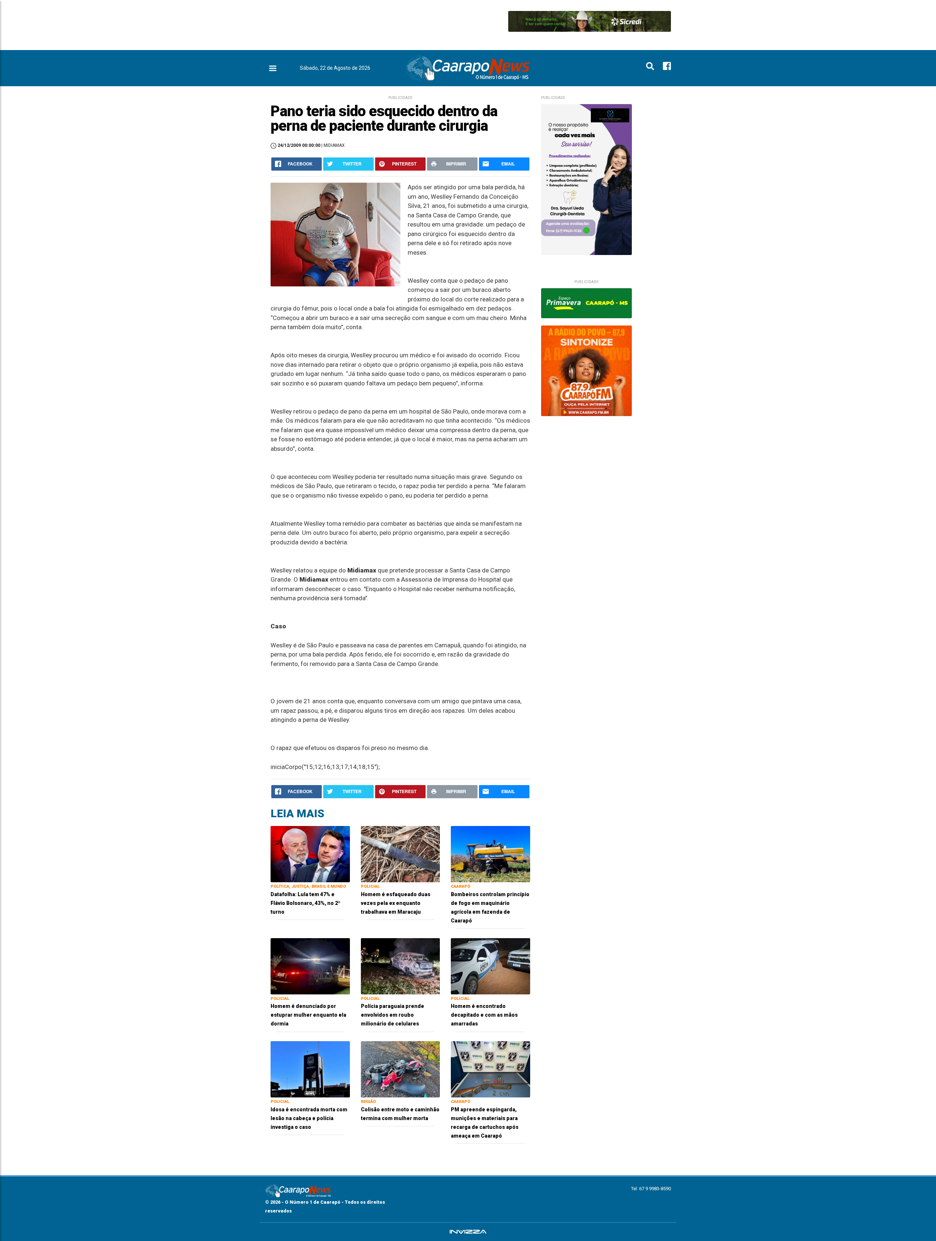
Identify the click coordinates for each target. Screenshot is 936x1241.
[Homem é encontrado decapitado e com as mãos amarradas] (490, 965)
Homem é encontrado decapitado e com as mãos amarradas (484, 1015)
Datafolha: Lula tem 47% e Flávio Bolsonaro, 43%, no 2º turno (305, 903)
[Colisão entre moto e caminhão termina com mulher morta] (400, 1068)
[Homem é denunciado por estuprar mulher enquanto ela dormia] (310, 965)
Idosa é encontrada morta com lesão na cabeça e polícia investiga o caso (309, 1118)
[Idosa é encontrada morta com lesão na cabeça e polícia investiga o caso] (310, 1068)
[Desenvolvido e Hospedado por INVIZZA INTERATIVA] (468, 1231)
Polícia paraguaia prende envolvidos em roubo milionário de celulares (392, 1015)
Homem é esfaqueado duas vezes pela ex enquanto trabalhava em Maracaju (395, 903)
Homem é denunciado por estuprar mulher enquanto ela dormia (308, 1015)
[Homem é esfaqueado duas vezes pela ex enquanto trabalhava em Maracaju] (400, 853)
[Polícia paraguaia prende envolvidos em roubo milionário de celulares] (400, 965)
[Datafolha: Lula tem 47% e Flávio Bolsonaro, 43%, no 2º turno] (310, 853)
